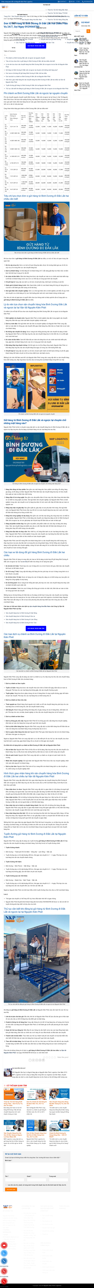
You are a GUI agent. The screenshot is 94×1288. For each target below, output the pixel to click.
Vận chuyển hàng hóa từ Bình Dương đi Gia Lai (20, 616)
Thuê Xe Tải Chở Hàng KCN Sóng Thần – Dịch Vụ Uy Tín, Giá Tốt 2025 (13, 1103)
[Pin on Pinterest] (39, 1060)
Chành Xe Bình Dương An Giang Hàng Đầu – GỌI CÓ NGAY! (58, 1135)
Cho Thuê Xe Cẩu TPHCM (24, 39)
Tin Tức (13, 47)
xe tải (25, 562)
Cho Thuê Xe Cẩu (16, 34)
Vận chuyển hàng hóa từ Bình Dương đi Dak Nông (21, 613)
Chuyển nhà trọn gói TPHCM (50, 33)
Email (29, 1176)
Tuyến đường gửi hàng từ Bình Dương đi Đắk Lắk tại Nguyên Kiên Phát (28, 85)
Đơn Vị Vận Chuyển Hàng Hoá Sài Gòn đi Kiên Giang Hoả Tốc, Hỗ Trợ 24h (36, 1135)
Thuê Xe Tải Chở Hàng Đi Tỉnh (57, 23)
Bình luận (8, 1160)
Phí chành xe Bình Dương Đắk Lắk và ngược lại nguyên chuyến (25, 58)
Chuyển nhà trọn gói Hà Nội (49, 36)
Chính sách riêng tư (48, 1267)
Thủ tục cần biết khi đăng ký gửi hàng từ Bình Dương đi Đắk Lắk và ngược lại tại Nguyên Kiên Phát (37, 88)
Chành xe (45, 1234)
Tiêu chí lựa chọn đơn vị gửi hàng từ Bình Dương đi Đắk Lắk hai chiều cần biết (30, 61)
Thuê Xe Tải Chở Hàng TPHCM (57, 13)
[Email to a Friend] (36, 1060)
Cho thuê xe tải (46, 4)
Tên (7, 1176)
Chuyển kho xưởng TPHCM (75, 43)
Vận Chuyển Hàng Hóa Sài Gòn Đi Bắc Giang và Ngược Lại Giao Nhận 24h (13, 1135)
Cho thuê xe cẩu (47, 1224)
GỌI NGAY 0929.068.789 (36, 628)
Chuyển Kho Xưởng (66, 34)
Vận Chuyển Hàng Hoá (22, 14)
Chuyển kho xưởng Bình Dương (76, 39)
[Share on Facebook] (30, 1060)
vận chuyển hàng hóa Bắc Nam (40, 606)
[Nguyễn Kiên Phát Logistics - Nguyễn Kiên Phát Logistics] (4, 7)
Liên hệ (89, 42)
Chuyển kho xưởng (48, 1231)
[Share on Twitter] (33, 1060)
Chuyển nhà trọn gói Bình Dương (51, 39)
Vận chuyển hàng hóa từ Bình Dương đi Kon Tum (21, 623)
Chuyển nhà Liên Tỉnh (47, 43)
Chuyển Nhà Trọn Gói (41, 28)
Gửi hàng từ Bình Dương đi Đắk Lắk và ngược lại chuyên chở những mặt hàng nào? (32, 70)
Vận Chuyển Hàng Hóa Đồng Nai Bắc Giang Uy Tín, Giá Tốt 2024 (59, 1103)
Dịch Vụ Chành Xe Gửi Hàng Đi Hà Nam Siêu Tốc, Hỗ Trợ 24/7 (37, 1103)
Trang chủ (13, 23)
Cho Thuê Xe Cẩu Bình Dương (25, 43)
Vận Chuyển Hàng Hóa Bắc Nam (32, 19)
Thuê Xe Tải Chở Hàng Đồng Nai (57, 19)
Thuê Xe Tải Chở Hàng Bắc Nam (57, 10)
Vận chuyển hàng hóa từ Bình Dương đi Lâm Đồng (21, 619)
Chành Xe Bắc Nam (28, 23)
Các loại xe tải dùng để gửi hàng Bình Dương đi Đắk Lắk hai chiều (26, 73)
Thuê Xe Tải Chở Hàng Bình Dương (58, 16)
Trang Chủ (7, 16)
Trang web (52, 1176)
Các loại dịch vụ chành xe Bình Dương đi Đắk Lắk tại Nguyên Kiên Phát (28, 76)
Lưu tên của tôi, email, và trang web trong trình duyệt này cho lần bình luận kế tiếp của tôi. (37, 1185)
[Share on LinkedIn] (43, 1060)
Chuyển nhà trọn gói (48, 1228)
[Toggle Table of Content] (5, 55)
